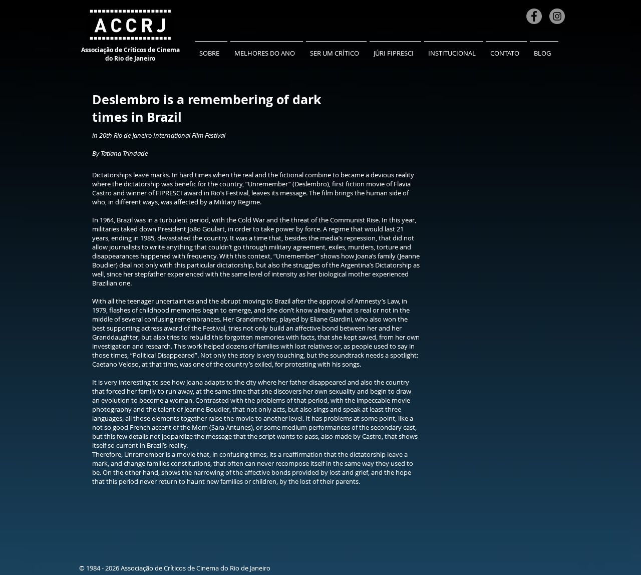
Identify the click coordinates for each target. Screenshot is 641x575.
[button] (211, 48)
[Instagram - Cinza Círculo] (557, 16)
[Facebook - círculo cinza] (534, 16)
